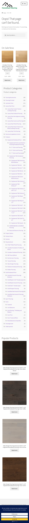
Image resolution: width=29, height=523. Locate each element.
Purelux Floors (9, 236)
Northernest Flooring (13, 258)
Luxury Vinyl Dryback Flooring (14, 113)
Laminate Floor (9, 103)
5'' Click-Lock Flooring (17, 147)
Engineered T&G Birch (16, 174)
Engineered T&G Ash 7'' (17, 168)
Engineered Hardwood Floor (14, 140)
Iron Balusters (11, 307)
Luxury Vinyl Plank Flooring (14, 124)
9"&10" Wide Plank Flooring (14, 245)
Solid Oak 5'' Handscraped (13, 285)
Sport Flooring (9, 299)
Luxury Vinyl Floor (10, 106)
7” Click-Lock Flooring (16, 153)
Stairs (7, 302)
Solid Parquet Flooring (13, 288)
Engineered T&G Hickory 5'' (18, 181)
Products (8, 137)
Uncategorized (9, 323)
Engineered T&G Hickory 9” (18, 193)
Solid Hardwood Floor (11, 272)
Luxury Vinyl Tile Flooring (13, 131)
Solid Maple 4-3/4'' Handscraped (15, 280)
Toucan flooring (11, 261)
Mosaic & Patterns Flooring (16, 230)
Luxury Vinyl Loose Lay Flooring (15, 121)
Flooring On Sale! (10, 100)
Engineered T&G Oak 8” (17, 215)
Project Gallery (9, 233)
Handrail (9, 304)
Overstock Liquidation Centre (13, 134)
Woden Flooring (11, 269)
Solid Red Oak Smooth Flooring (15, 291)
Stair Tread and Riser (12, 318)
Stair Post (10, 315)
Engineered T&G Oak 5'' (17, 205)
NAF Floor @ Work (12, 255)
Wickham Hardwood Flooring (14, 266)
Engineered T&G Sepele (17, 223)
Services (8, 239)
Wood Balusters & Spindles (14, 320)
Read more (7, 80)
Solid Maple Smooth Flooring (14, 283)
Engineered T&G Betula (17, 171)
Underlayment (9, 326)
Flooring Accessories (11, 97)
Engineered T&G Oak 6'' (17, 208)
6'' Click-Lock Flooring (17, 150)
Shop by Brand (9, 242)
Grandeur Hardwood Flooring (14, 252)
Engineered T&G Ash (16, 165)
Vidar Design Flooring (12, 264)
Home (4, 12)
